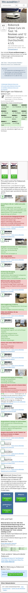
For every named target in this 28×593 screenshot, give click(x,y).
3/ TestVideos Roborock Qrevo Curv (9, 87)
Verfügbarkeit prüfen (7, 499)
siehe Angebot (5, 176)
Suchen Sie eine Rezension (18, 588)
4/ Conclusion (4, 89)
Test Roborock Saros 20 (8, 558)
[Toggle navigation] (24, 5)
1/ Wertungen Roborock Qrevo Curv (9, 84)
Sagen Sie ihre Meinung (15, 574)
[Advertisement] (14, 146)
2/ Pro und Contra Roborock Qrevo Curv (10, 86)
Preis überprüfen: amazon (8, 543)
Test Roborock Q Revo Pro (15, 560)
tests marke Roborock (7, 562)
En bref (5, 69)
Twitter (5, 590)
